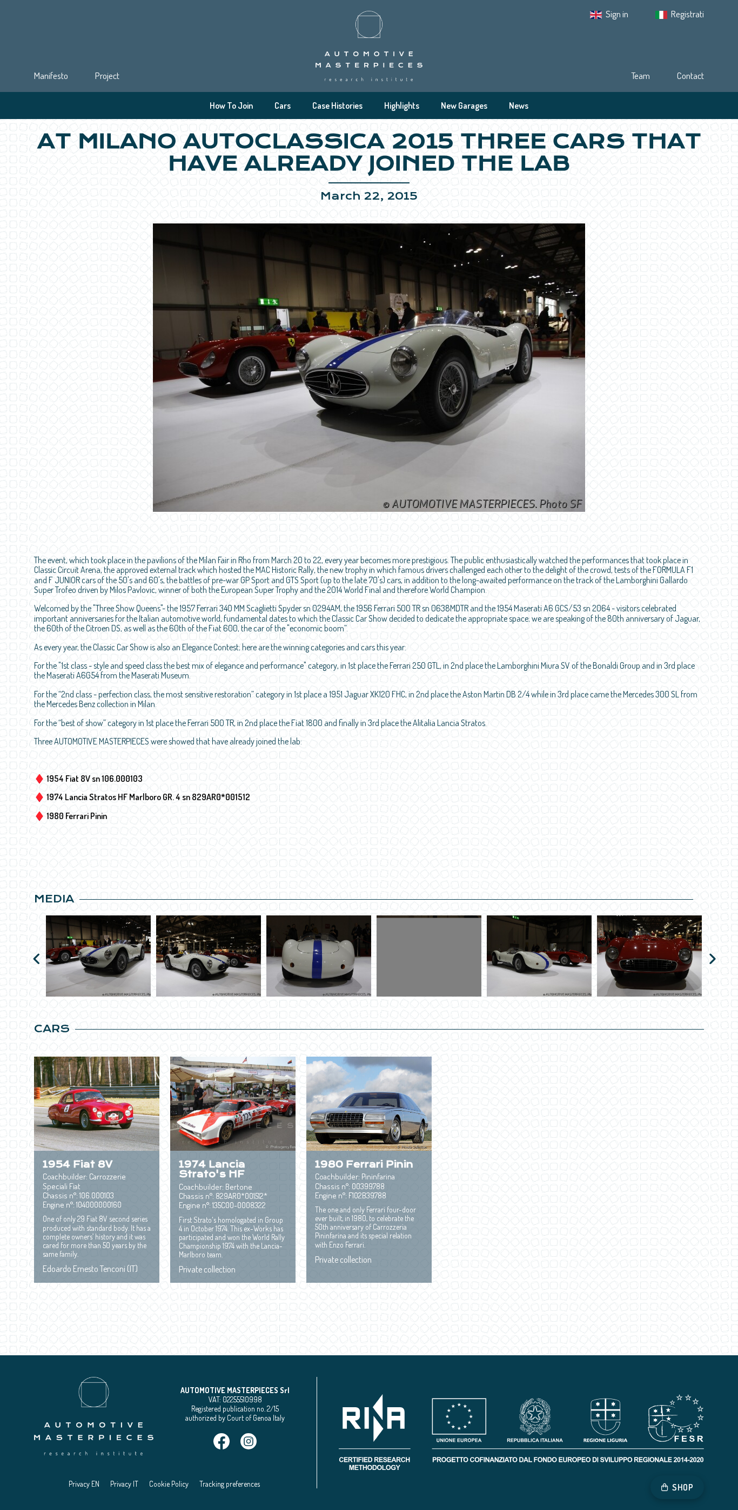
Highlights (401, 105)
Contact (690, 75)
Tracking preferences (229, 1483)
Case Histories (337, 105)
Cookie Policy (169, 1483)
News (518, 105)
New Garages (464, 105)
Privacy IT (124, 1483)
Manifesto (51, 75)
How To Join (231, 105)
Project (107, 75)
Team (640, 75)
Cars (282, 105)
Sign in (617, 13)
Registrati (687, 13)
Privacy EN (84, 1483)
